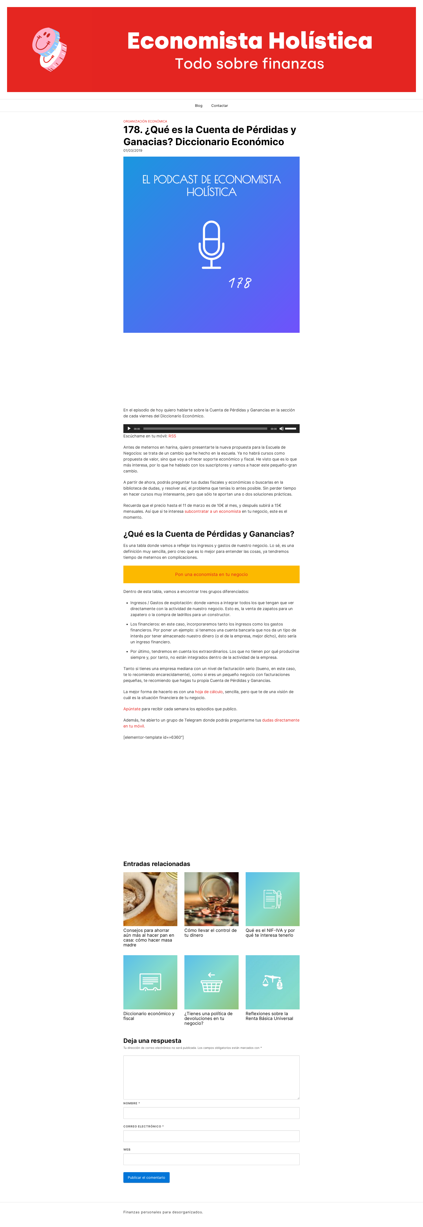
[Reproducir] (129, 428)
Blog (198, 105)
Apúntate (132, 709)
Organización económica (145, 121)
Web (127, 1149)
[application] (211, 428)
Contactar (219, 105)
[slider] (291, 428)
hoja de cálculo (209, 691)
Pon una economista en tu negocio (211, 574)
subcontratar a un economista (213, 511)
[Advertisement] (211, 371)
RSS (172, 436)
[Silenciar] (281, 428)
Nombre (131, 1103)
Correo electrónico (143, 1126)
